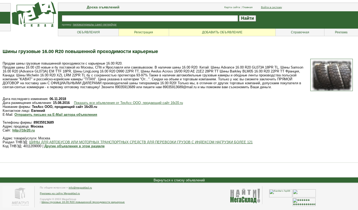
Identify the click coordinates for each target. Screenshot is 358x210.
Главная (247, 7)
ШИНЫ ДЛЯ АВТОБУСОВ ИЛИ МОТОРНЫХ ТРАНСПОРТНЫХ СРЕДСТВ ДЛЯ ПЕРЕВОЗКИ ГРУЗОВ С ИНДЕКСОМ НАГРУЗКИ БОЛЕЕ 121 (141, 142)
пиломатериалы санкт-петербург (95, 24)
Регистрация (143, 32)
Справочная (300, 32)
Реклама (341, 32)
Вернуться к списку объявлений (179, 180)
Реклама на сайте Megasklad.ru (60, 193)
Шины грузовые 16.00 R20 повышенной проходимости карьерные (83, 202)
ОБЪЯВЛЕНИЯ (88, 32)
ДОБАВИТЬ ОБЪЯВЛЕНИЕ (222, 32)
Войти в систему (271, 7)
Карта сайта (232, 7)
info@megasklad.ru (80, 187)
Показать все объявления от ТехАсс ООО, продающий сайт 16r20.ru (128, 103)
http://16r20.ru (23, 130)
